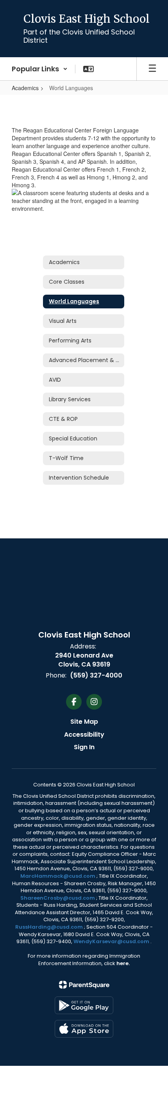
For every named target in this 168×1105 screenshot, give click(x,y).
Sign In (84, 747)
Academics (25, 88)
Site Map (84, 721)
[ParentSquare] (84, 985)
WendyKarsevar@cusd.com (111, 941)
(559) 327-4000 (96, 675)
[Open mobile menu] (152, 69)
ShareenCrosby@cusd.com (57, 898)
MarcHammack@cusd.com (57, 876)
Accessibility (84, 734)
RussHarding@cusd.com (49, 927)
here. (123, 963)
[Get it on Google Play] (84, 1005)
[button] (39, 69)
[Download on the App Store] (84, 1029)
